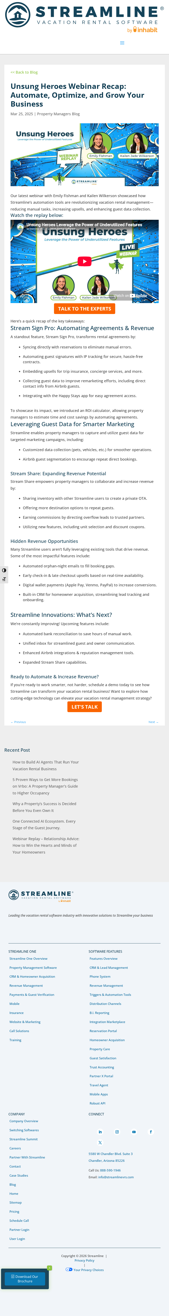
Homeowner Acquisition (107, 1040)
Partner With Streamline (27, 1157)
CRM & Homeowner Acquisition (32, 976)
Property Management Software (33, 968)
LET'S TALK (85, 706)
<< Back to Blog (24, 72)
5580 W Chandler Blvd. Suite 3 (111, 1154)
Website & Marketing (24, 1022)
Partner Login (19, 1230)
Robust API (97, 1103)
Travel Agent (99, 1085)
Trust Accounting (102, 1067)
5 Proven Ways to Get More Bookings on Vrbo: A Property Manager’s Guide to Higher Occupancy (45, 786)
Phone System (100, 976)
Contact (15, 1166)
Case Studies (18, 1175)
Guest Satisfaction (103, 1058)
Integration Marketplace (107, 1022)
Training (15, 1040)
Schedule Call (19, 1220)
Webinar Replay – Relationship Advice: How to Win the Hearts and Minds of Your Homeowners (46, 845)
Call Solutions (19, 1031)
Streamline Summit (23, 1139)
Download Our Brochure (26, 1278)
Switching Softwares (24, 1130)
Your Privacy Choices (89, 1270)
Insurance (16, 1013)
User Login (17, 1239)
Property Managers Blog (58, 113)
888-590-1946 (110, 1170)
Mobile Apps (99, 1094)
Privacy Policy (84, 1260)
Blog (12, 1184)
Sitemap (15, 1202)
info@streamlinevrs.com (116, 1177)
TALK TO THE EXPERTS (84, 308)
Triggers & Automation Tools (110, 995)
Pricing (14, 1211)
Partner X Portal (101, 1076)
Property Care (100, 1049)
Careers (15, 1148)
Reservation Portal (103, 1031)
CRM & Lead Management (109, 968)
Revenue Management (26, 985)
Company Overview (23, 1121)
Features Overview (103, 958)
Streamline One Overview (28, 958)
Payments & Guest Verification (31, 995)
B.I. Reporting (99, 1013)
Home (13, 1193)
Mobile (14, 1004)
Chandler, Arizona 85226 (107, 1160)
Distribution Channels (105, 1004)
